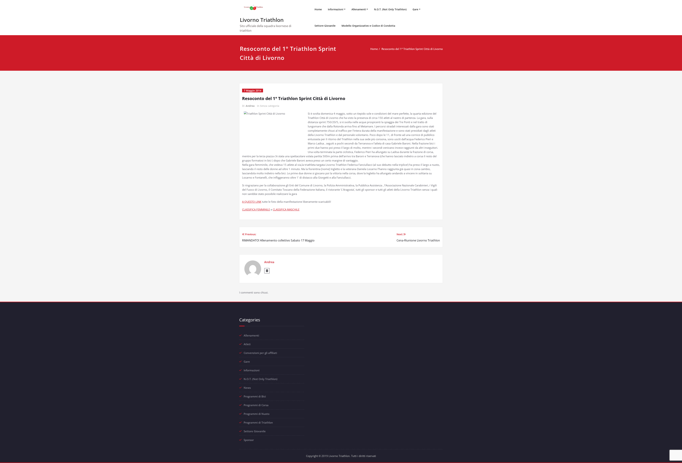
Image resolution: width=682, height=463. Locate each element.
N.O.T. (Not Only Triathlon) (390, 9)
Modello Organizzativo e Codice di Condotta (368, 25)
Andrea (250, 105)
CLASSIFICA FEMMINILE (256, 209)
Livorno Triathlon (262, 19)
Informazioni (335, 9)
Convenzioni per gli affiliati (260, 353)
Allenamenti (358, 9)
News (247, 387)
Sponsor (249, 440)
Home (318, 9)
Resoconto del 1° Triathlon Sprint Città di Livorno (412, 49)
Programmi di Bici (255, 396)
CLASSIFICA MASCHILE (286, 209)
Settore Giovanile (325, 25)
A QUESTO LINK (251, 201)
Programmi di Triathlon (258, 422)
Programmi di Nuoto (256, 414)
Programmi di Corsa (256, 405)
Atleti (247, 344)
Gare (415, 9)
